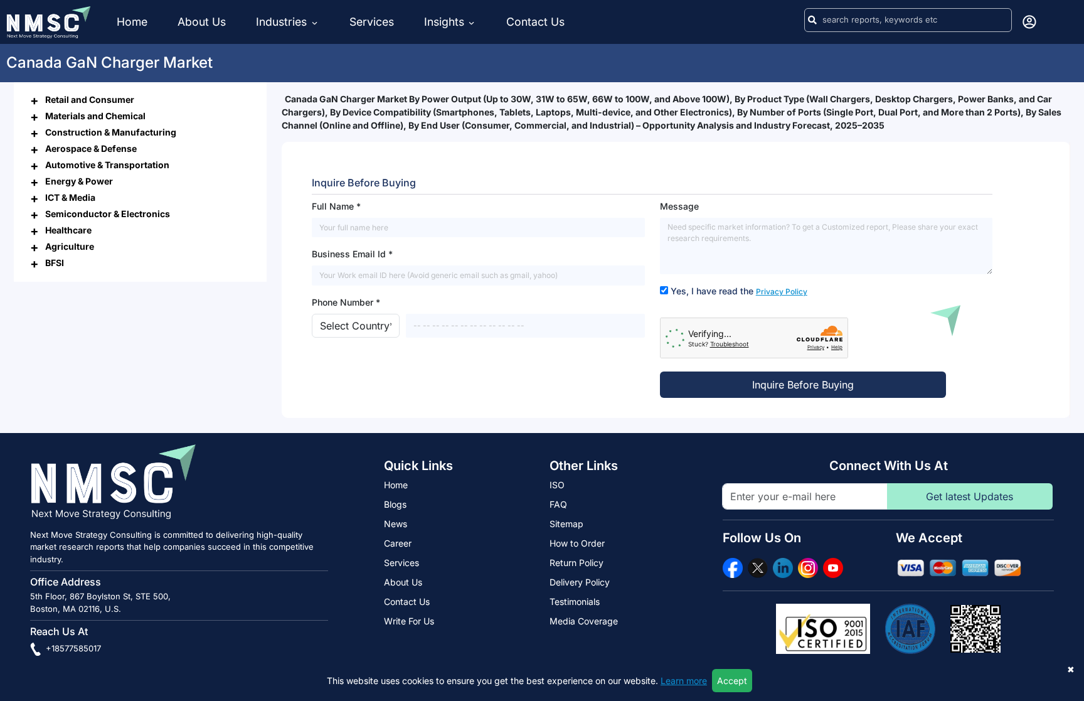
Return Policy (576, 562)
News (395, 523)
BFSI (54, 262)
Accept (732, 680)
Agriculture (69, 246)
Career (398, 543)
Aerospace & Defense (91, 148)
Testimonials (575, 601)
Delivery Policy (580, 582)
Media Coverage (584, 621)
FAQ (558, 504)
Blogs (395, 504)
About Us (202, 21)
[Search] (812, 20)
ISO (557, 484)
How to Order (577, 543)
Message (679, 206)
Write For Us (409, 621)
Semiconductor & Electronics (107, 213)
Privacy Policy (781, 291)
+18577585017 (72, 648)
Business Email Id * (352, 254)
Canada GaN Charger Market (109, 62)
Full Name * (336, 206)
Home (132, 21)
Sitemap (566, 523)
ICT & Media (70, 197)
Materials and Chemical (95, 115)
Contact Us (535, 21)
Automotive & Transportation (107, 164)
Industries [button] (283, 21)
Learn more (684, 680)
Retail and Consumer (89, 99)
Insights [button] (444, 21)
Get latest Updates (969, 496)
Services (371, 21)
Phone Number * (346, 302)
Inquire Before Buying (803, 384)
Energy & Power (79, 181)
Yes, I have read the (739, 291)
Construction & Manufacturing (110, 132)
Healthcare (68, 230)
